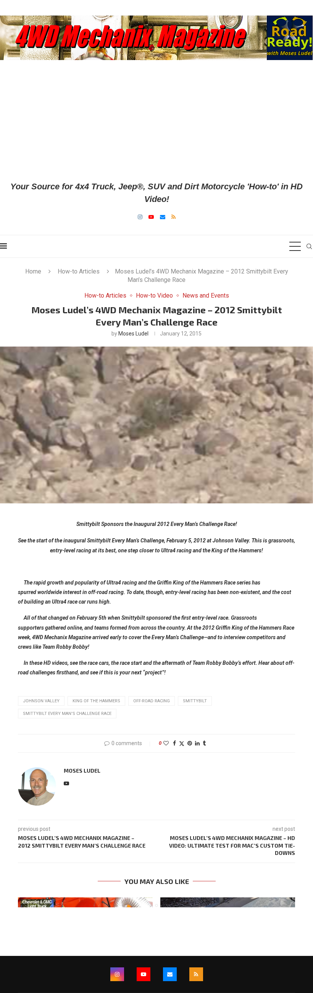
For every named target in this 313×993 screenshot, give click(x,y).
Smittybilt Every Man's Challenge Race (67, 713)
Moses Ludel (133, 333)
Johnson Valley (41, 700)
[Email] (162, 217)
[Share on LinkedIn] (197, 743)
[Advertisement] (156, 120)
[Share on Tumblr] (204, 743)
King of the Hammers (96, 700)
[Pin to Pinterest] (189, 743)
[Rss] (173, 217)
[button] (28, 901)
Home (33, 271)
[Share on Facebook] (174, 743)
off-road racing (151, 700)
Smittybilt (195, 700)
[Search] (309, 246)
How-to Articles (79, 271)
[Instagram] (140, 217)
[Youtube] (151, 217)
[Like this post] (166, 743)
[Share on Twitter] (181, 743)
